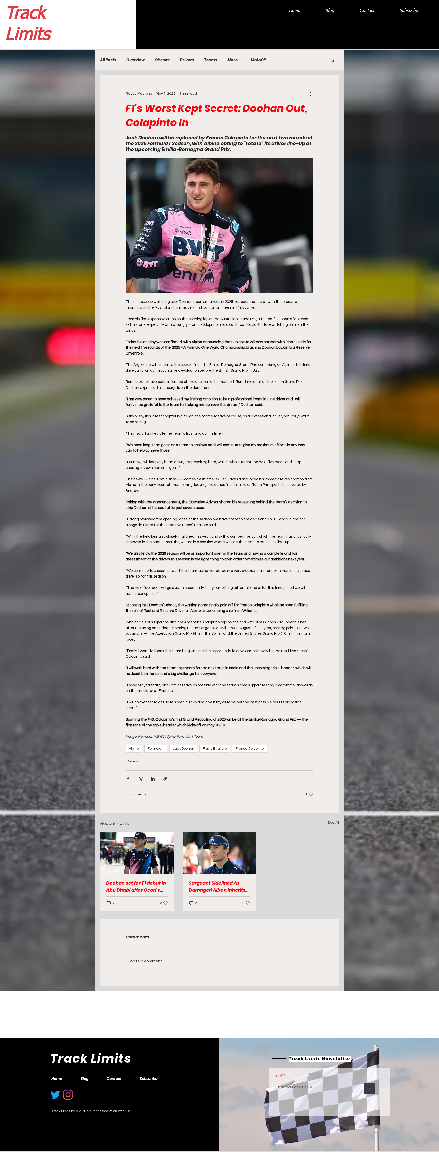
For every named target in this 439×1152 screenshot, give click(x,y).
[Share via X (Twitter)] (140, 778)
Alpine (134, 748)
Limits (27, 35)
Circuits (162, 60)
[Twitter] (55, 1095)
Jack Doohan (183, 748)
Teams (210, 60)
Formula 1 (156, 748)
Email (278, 1076)
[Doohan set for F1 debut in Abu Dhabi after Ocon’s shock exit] (137, 853)
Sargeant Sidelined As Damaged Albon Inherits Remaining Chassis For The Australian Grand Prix (218, 886)
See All (333, 822)
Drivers (187, 60)
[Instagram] (68, 1095)
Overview (135, 60)
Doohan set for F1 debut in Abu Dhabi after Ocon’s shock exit (136, 886)
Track (25, 13)
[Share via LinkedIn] (152, 778)
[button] (332, 60)
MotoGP (258, 60)
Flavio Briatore (215, 748)
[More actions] (310, 94)
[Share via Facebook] (128, 778)
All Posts (108, 60)
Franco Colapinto (250, 748)
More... (234, 60)
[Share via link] (165, 778)
